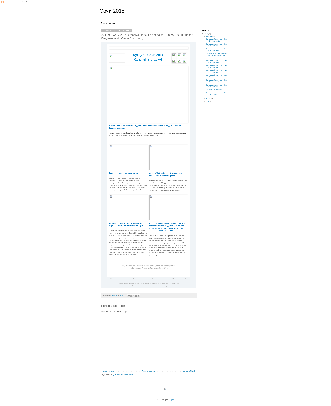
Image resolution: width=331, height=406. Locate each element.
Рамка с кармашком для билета (123, 173)
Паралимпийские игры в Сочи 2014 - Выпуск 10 (216, 40)
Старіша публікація (188, 371)
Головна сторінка (148, 371)
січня (208, 101)
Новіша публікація (108, 371)
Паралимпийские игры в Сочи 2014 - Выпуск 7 (216, 61)
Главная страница (108, 23)
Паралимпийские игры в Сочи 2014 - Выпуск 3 (216, 81)
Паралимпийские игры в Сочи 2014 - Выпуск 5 (216, 71)
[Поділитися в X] (133, 295)
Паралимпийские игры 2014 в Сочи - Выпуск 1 (216, 94)
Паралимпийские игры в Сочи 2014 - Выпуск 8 (216, 50)
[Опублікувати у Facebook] (136, 295)
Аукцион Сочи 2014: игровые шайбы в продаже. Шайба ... (216, 55)
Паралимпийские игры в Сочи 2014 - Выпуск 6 (216, 66)
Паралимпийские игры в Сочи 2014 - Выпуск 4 (216, 76)
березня (209, 36)
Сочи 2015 (112, 11)
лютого (208, 98)
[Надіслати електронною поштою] (128, 295)
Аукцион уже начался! (214, 90)
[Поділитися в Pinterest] (138, 295)
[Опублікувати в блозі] (131, 295)
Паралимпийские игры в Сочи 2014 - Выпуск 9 (216, 45)
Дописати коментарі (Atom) (123, 375)
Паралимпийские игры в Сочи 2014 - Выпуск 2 (216, 86)
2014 (206, 34)
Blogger (171, 400)
